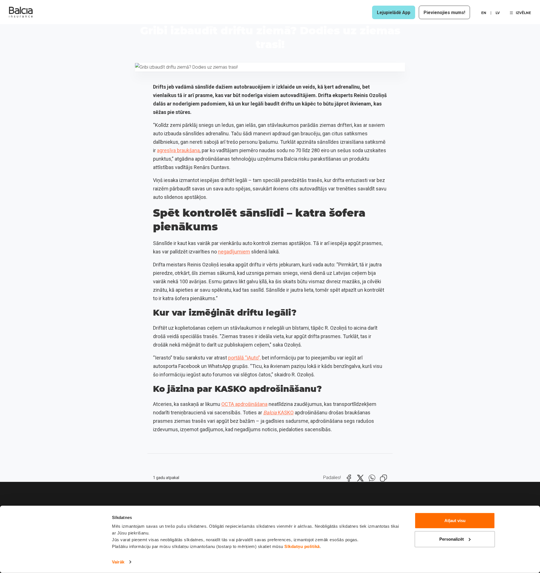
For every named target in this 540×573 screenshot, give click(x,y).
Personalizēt (451, 538)
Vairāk (118, 561)
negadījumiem (234, 252)
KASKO (278, 412)
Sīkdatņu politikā (302, 546)
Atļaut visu (454, 520)
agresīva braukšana (178, 150)
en (483, 13)
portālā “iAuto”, (244, 358)
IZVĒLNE (523, 13)
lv (498, 13)
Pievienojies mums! (444, 12)
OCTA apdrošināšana (244, 404)
